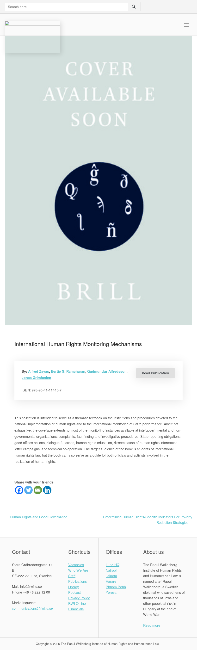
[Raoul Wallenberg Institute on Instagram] (26, 618)
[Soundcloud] (188, 6)
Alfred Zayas (38, 371)
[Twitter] (28, 490)
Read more (151, 625)
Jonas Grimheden (36, 377)
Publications (77, 581)
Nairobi (111, 570)
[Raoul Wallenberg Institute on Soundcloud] (44, 618)
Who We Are (78, 570)
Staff (71, 575)
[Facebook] (19, 490)
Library (73, 586)
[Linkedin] (47, 490)
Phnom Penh (116, 586)
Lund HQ (112, 564)
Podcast (74, 592)
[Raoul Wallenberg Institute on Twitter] (20, 618)
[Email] (38, 490)
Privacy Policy (79, 597)
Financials (76, 608)
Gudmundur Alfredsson (107, 371)
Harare (111, 581)
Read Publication (155, 373)
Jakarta (111, 575)
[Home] (32, 36)
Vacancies (76, 564)
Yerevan (112, 592)
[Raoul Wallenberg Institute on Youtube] (38, 618)
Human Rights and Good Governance (38, 516)
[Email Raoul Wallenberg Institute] (32, 618)
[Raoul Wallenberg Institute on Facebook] (14, 618)
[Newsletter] (180, 6)
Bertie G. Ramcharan (68, 371)
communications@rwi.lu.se (32, 608)
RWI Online (77, 603)
